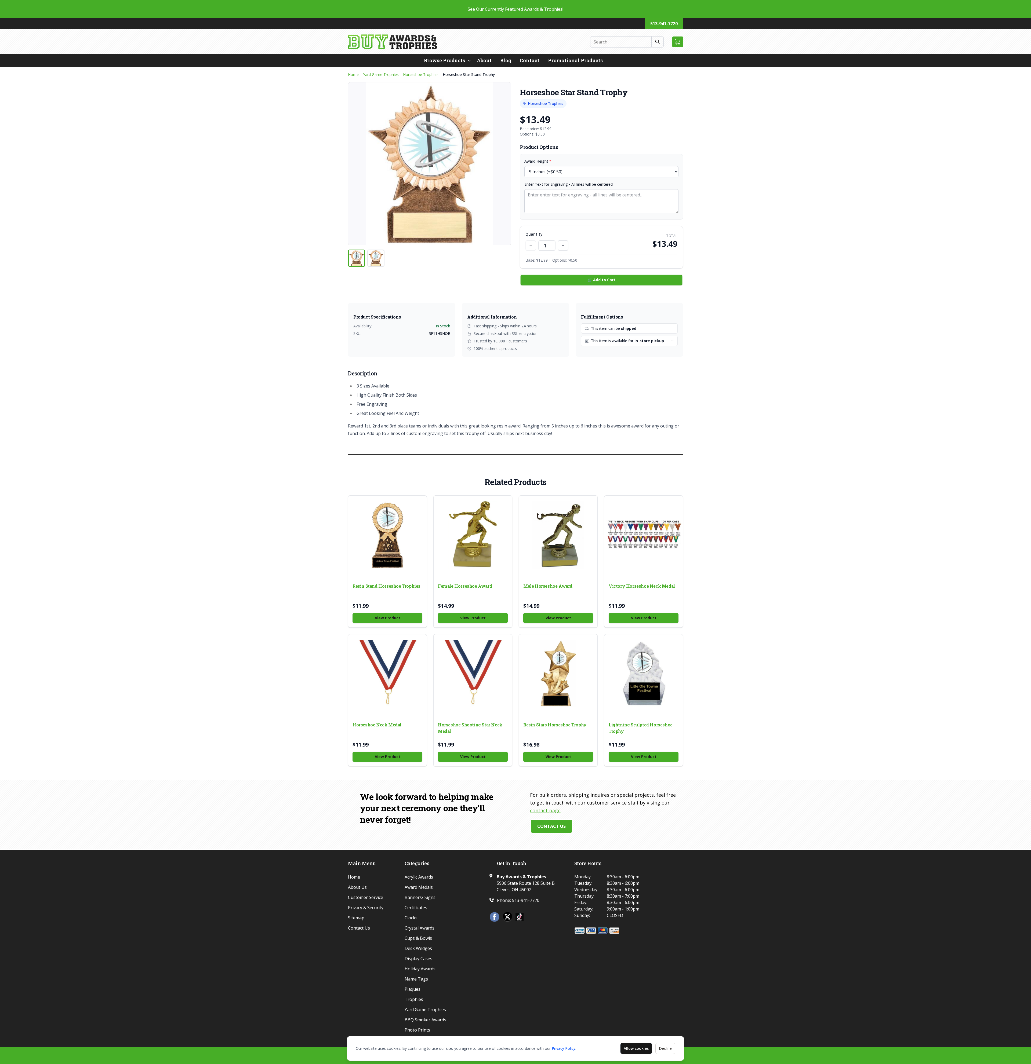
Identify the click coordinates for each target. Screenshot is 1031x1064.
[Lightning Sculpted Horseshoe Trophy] (643, 673)
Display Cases (418, 958)
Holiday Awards (420, 969)
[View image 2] (375, 258)
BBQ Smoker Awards (425, 1020)
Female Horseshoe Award (465, 586)
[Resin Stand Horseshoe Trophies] (387, 535)
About (484, 60)
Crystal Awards (419, 928)
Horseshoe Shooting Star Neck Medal (470, 728)
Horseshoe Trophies (420, 74)
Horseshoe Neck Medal (377, 724)
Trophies (414, 999)
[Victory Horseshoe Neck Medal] (643, 535)
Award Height (537, 161)
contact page (545, 810)
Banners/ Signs (420, 897)
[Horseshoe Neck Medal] (387, 673)
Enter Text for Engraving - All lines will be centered (568, 184)
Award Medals (419, 887)
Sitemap (356, 918)
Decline (665, 1048)
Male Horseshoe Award (547, 586)
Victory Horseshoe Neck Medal (642, 586)
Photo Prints (417, 1030)
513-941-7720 (664, 24)
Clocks (411, 918)
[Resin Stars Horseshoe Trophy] (558, 673)
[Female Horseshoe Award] (473, 535)
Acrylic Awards (419, 877)
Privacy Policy (563, 1048)
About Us (357, 887)
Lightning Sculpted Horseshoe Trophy (641, 728)
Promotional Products (575, 60)
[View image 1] (356, 258)
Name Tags (416, 979)
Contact (529, 60)
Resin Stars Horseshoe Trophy (555, 724)
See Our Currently (515, 9)
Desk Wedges (418, 948)
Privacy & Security (365, 908)
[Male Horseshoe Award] (558, 535)
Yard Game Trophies (381, 74)
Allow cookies (636, 1048)
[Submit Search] (658, 41)
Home (353, 74)
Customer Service (365, 897)
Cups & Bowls (418, 938)
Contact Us (551, 826)
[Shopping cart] (677, 41)
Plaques (412, 989)
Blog (505, 60)
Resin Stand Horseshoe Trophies (386, 586)
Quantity (534, 234)
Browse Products (444, 60)
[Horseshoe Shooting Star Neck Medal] (473, 673)
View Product (387, 617)
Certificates (416, 908)
